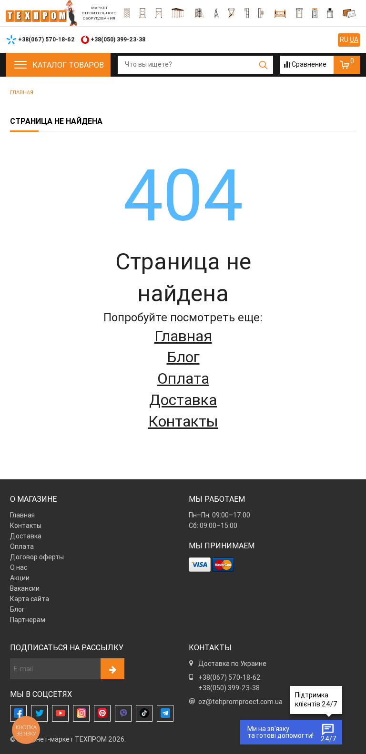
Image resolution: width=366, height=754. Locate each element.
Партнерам (27, 619)
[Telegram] (165, 713)
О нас (18, 567)
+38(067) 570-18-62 (229, 677)
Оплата (183, 378)
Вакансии (25, 588)
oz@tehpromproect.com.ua (240, 701)
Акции (20, 578)
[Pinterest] (102, 713)
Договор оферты (37, 557)
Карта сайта (29, 599)
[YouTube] (60, 713)
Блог (183, 356)
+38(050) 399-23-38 (229, 688)
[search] (263, 65)
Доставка (183, 399)
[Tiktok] (144, 713)
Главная (183, 336)
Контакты (183, 421)
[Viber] (123, 713)
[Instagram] (81, 713)
